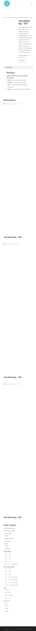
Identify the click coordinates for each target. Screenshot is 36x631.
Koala (6, 546)
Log (5, 588)
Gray (6, 605)
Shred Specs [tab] (9, 67)
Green (6, 608)
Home (5, 17)
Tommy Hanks (8, 533)
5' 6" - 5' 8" (8, 569)
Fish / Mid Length (9, 567)
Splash (7, 536)
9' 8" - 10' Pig (8, 595)
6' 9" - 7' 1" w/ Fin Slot (11, 564)
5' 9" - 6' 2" (8, 571)
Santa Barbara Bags (13, 17)
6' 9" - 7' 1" (8, 561)
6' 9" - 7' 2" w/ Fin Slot (11, 580)
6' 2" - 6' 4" (8, 556)
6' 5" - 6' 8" (8, 559)
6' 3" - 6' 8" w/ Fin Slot (11, 577)
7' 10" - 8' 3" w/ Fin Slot (11, 585)
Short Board (7, 551)
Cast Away (8, 541)
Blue (6, 603)
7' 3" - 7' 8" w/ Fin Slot (11, 582)
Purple (6, 611)
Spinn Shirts (7, 601)
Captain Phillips (9, 538)
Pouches (6, 544)
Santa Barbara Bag (9, 528)
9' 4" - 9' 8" (8, 592)
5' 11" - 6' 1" (8, 553)
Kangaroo (7, 548)
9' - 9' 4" (7, 590)
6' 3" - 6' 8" (8, 574)
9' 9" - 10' (7, 598)
